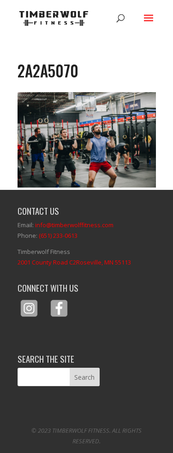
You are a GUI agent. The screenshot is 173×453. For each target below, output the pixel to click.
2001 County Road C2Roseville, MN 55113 (74, 262)
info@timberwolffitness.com (74, 225)
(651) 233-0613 (58, 235)
